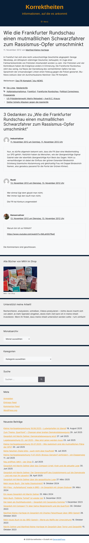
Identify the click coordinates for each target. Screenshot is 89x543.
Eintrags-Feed (10, 402)
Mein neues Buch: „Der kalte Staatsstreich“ (23, 483)
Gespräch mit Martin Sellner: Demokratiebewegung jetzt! (29, 436)
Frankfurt (31, 91)
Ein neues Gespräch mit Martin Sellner (21, 494)
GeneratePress (59, 539)
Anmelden (8, 398)
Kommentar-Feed (11, 406)
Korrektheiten (45, 7)
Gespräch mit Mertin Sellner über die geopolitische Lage (29, 479)
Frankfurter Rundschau (48, 91)
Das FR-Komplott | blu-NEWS (29, 81)
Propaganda (9, 95)
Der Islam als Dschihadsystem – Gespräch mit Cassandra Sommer (34, 502)
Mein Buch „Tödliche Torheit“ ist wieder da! (23, 498)
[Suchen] (41, 379)
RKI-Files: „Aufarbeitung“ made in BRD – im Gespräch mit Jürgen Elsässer (37, 487)
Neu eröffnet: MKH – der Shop (17, 462)
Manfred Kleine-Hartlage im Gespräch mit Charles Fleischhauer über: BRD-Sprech (41, 513)
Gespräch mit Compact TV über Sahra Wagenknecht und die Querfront (36, 506)
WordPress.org (10, 410)
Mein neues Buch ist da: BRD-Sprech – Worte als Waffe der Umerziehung (37, 520)
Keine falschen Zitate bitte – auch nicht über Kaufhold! (28, 451)
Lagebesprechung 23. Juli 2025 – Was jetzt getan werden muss (33, 440)
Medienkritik (22, 88)
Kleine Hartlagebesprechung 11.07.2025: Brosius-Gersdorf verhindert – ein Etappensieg (44, 455)
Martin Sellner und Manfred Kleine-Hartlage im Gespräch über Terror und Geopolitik (42, 527)
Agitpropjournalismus (16, 91)
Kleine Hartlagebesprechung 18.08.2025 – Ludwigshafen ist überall (34, 428)
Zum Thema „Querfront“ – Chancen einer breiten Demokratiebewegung (36, 432)
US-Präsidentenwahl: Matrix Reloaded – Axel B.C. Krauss (33, 98)
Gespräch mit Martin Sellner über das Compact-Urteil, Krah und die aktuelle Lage (41, 466)
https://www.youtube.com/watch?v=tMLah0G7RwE (31, 234)
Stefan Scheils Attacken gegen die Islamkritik (27, 102)
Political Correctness (69, 91)
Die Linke (11, 88)
